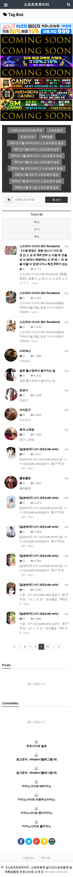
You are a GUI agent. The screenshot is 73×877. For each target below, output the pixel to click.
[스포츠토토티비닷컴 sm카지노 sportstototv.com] (36, 104)
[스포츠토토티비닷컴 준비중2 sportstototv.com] (36, 50)
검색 (57, 199)
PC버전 (45, 858)
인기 (37, 229)
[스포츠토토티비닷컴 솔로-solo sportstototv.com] (36, 28)
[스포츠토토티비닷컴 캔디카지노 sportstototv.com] (36, 82)
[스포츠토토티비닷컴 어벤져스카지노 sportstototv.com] (36, 93)
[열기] (5, 5)
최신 (37, 221)
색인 (36, 236)
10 (47, 646)
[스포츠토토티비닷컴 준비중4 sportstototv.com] (36, 115)
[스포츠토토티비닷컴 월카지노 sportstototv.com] (36, 61)
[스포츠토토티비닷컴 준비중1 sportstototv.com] (36, 39)
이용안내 (28, 858)
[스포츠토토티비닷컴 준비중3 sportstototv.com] (36, 72)
